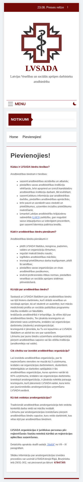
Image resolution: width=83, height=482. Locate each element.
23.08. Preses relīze (50, 7)
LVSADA (41, 68)
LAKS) (36, 217)
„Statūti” (51, 444)
